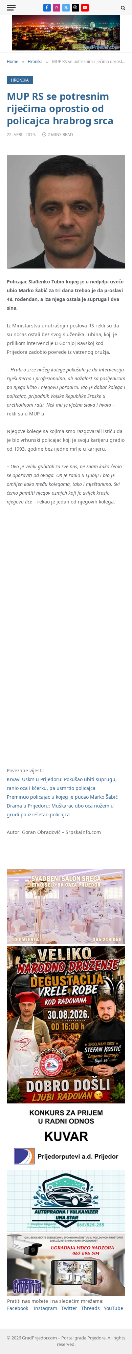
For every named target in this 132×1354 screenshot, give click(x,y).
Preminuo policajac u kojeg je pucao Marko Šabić (62, 797)
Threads (90, 1308)
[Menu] (11, 7)
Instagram (45, 1308)
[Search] (122, 7)
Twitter (69, 1308)
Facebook (17, 1308)
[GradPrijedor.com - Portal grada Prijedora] (66, 48)
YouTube (113, 1308)
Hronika (20, 80)
